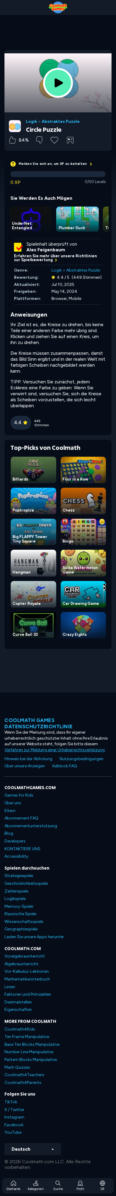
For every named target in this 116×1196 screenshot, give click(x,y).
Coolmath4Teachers (24, 1074)
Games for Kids (18, 795)
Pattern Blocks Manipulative (30, 1059)
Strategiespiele (18, 875)
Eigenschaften (18, 1009)
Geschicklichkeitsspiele (26, 883)
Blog (8, 833)
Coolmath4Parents (22, 1082)
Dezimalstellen (18, 1002)
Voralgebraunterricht (24, 956)
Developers (15, 841)
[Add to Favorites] (54, 139)
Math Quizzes (17, 1067)
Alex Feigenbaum (45, 249)
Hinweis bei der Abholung (28, 758)
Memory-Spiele (18, 906)
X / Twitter (14, 1109)
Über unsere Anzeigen (24, 766)
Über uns (12, 802)
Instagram (14, 1117)
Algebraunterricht (21, 963)
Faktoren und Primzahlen (27, 994)
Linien (9, 986)
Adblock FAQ (64, 766)
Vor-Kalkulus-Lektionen (26, 971)
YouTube (12, 1132)
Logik (31, 121)
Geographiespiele (20, 929)
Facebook (13, 1124)
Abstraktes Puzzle (61, 121)
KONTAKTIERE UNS (22, 848)
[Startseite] (58, 7)
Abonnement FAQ (21, 818)
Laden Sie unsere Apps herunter (34, 936)
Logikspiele (15, 898)
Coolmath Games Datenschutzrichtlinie (38, 723)
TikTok (10, 1101)
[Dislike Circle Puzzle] (39, 140)
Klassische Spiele (20, 913)
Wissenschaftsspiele (23, 921)
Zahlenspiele (16, 891)
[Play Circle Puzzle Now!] (58, 83)
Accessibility (16, 856)
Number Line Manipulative (28, 1051)
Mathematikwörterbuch (27, 979)
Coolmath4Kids (19, 1029)
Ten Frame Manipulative (26, 1036)
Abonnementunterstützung (30, 825)
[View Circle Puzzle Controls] (70, 140)
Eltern (9, 810)
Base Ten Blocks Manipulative (31, 1044)
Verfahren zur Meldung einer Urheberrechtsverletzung (54, 749)
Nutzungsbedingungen (81, 758)
